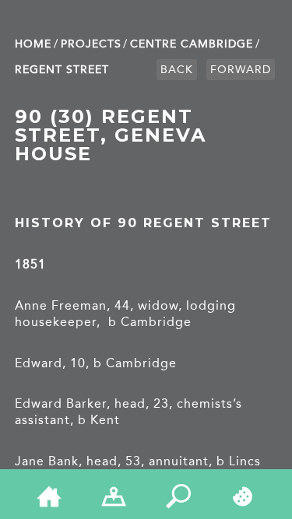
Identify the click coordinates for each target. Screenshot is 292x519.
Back (176, 69)
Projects (91, 44)
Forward (240, 69)
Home (33, 44)
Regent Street (62, 69)
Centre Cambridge (191, 44)
